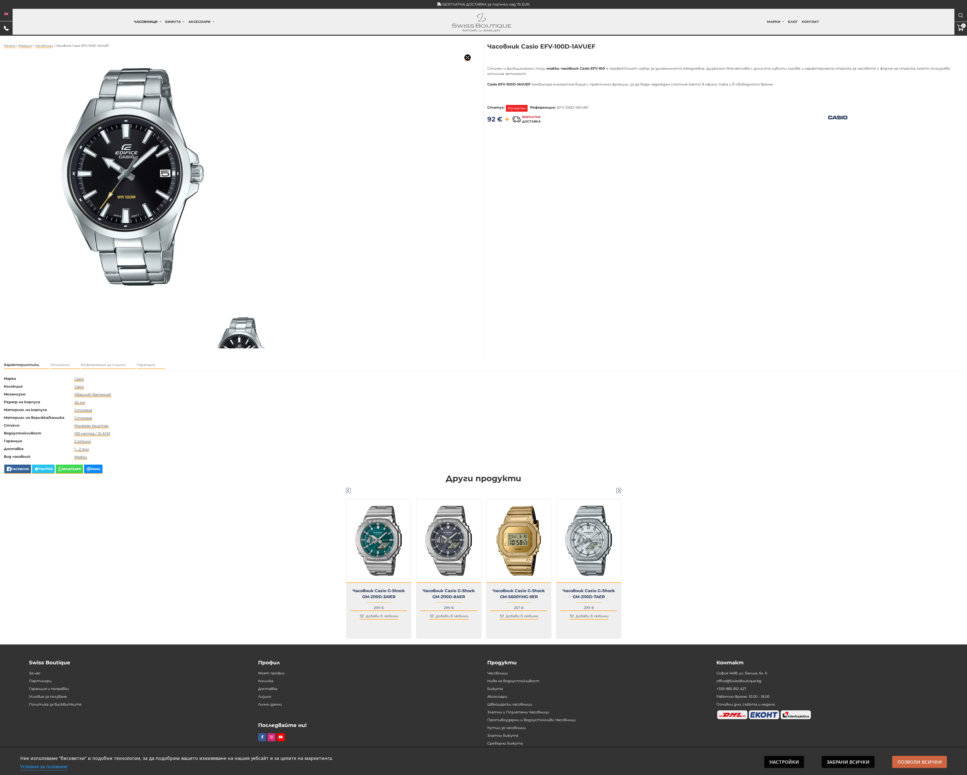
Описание (60, 364)
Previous (348, 490)
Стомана (83, 410)
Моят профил (271, 673)
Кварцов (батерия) (92, 394)
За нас (35, 673)
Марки (773, 22)
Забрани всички (848, 762)
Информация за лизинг (103, 364)
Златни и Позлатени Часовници (518, 712)
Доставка (267, 688)
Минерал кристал (91, 425)
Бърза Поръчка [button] (381, 586)
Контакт (810, 22)
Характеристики (21, 364)
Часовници (146, 22)
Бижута (173, 22)
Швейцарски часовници (509, 704)
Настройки (784, 762)
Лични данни (270, 704)
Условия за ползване (48, 696)
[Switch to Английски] (6, 14)
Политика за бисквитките (55, 704)
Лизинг (264, 696)
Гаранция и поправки (49, 688)
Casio (79, 379)
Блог (793, 22)
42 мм (79, 402)
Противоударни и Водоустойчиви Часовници (531, 720)
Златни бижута (502, 735)
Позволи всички (919, 762)
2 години (82, 441)
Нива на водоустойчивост (513, 681)
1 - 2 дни (81, 449)
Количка (265, 681)
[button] (378, 616)
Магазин (25, 46)
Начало (9, 46)
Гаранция (146, 364)
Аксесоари (199, 22)
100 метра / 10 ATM (92, 433)
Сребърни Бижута (505, 743)
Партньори (40, 681)
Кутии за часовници (506, 727)
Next (618, 490)
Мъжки (80, 457)
